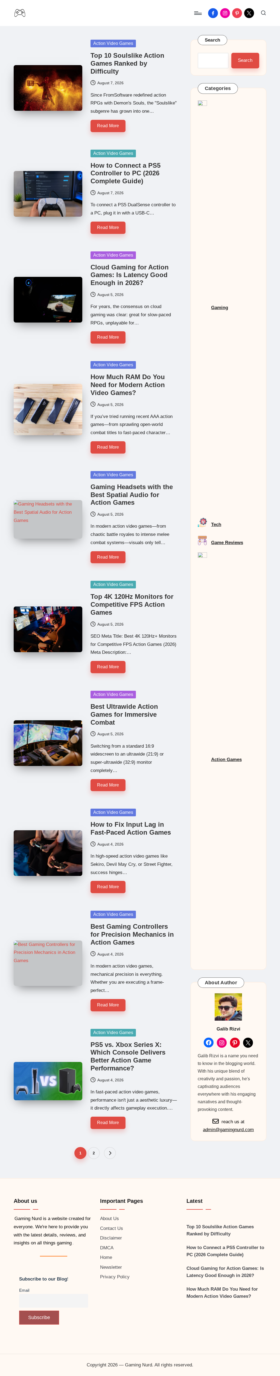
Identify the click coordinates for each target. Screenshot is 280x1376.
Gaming (219, 307)
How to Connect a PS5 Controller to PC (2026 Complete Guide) (126, 173)
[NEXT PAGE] (110, 1153)
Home (106, 1257)
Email (24, 1290)
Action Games (226, 759)
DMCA (106, 1247)
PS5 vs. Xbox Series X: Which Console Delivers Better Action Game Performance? (128, 1056)
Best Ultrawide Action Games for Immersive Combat (124, 714)
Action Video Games (113, 43)
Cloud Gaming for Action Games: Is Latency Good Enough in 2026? (130, 275)
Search (212, 40)
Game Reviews (227, 542)
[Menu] (197, 13)
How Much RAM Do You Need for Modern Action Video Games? (128, 384)
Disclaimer (111, 1238)
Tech (216, 524)
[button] (110, 1153)
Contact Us (111, 1228)
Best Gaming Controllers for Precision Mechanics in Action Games (132, 934)
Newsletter (111, 1267)
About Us (109, 1218)
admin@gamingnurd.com (228, 1129)
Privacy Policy (115, 1276)
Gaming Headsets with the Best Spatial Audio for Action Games (132, 494)
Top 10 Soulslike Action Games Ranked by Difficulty (127, 63)
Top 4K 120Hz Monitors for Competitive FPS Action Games (132, 604)
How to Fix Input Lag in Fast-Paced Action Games (131, 828)
